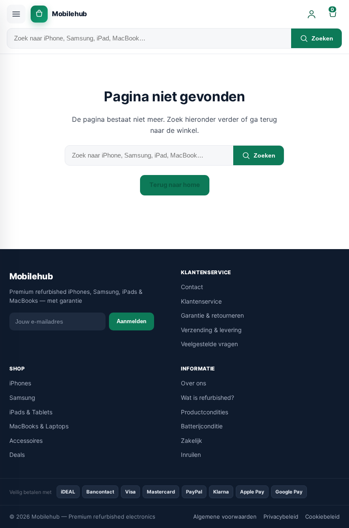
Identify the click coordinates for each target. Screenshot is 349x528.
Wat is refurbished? (207, 397)
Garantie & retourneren (212, 315)
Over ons (193, 383)
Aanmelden (131, 321)
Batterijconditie (202, 426)
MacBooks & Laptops (39, 426)
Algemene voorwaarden (225, 516)
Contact (192, 286)
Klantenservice (201, 301)
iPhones (20, 383)
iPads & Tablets (30, 412)
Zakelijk (191, 440)
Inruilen (191, 454)
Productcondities (204, 412)
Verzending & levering (211, 329)
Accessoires (26, 440)
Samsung (22, 397)
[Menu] (16, 14)
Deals (17, 454)
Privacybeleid (280, 516)
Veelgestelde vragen (209, 343)
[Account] (311, 14)
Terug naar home (174, 185)
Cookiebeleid (322, 516)
